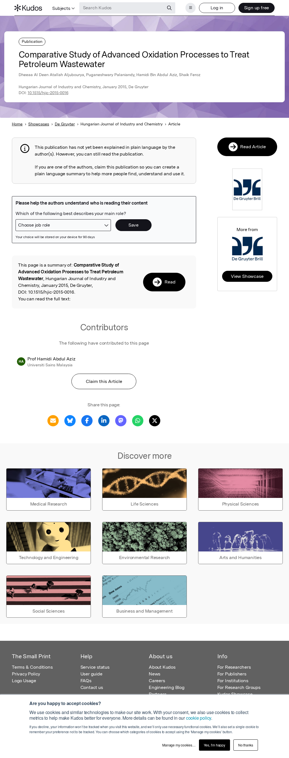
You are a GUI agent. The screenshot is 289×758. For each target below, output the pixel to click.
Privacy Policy (26, 674)
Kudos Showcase (235, 694)
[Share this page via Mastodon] (121, 420)
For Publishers (231, 674)
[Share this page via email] (53, 420)
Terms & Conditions (32, 667)
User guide (91, 674)
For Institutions (232, 680)
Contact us (91, 687)
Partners (157, 694)
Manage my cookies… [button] (178, 745)
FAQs (85, 680)
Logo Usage (24, 680)
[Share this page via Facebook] (87, 420)
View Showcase (247, 276)
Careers (157, 680)
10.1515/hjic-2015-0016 (48, 92)
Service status (95, 667)
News (154, 674)
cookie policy (198, 718)
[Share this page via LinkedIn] (104, 420)
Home (17, 124)
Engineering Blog (167, 687)
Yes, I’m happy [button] (214, 745)
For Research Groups (238, 687)
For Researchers (234, 667)
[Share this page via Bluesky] (70, 420)
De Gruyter (65, 124)
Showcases (38, 124)
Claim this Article (104, 381)
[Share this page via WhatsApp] (138, 420)
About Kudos (162, 667)
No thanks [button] (245, 745)
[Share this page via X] (155, 420)
